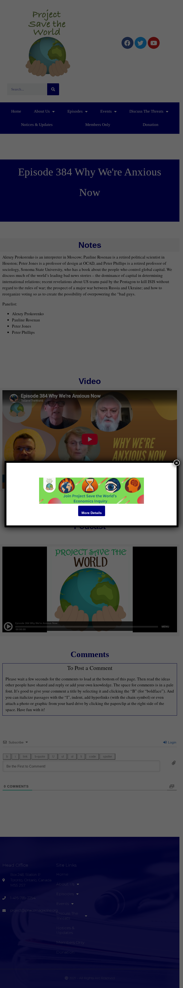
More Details (91, 513)
